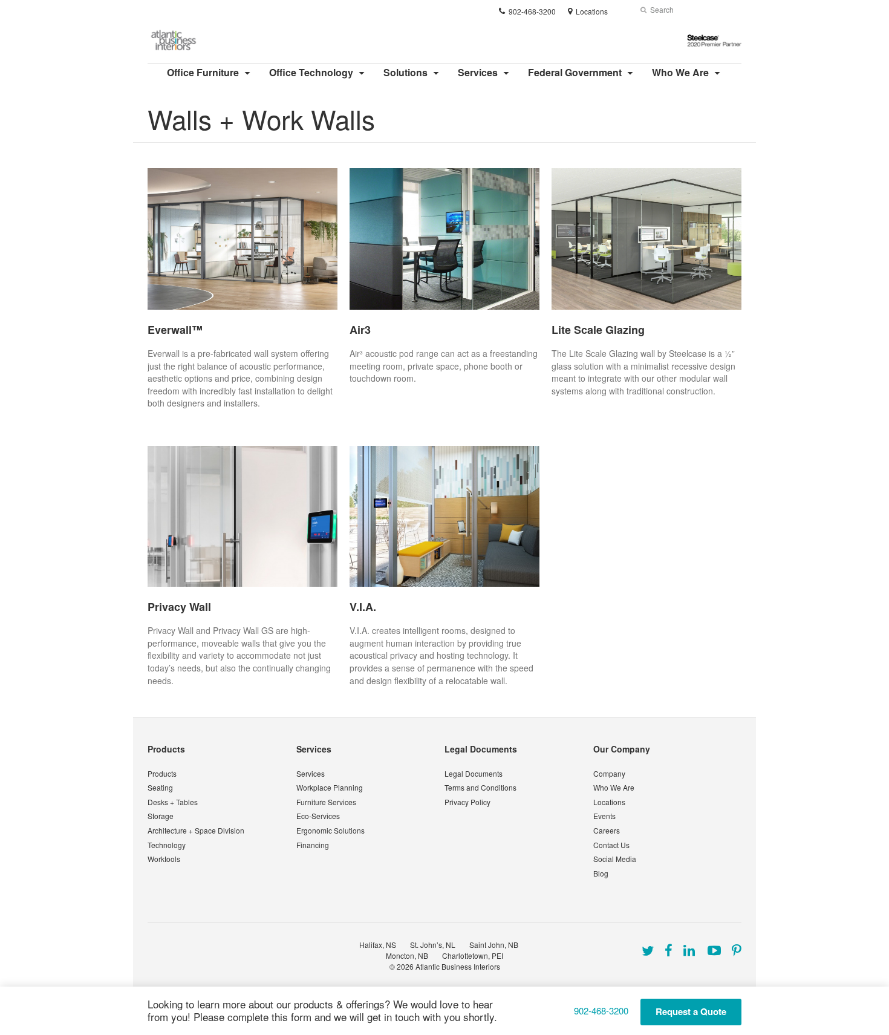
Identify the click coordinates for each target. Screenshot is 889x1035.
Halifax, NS (377, 944)
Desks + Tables (173, 802)
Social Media (614, 859)
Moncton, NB (407, 955)
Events (604, 816)
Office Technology (311, 72)
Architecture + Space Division (196, 830)
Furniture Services (326, 802)
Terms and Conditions (480, 787)
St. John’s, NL (432, 944)
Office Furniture (203, 72)
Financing (312, 845)
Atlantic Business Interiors (457, 966)
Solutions (405, 72)
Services (478, 72)
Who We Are (680, 72)
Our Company (621, 749)
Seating (160, 787)
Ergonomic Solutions (330, 830)
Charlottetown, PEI (472, 955)
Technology (167, 845)
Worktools (164, 859)
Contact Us (611, 845)
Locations (609, 802)
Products (166, 749)
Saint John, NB (493, 944)
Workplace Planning (329, 787)
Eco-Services (318, 816)
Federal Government (575, 72)
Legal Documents (480, 749)
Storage (161, 816)
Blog (600, 873)
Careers (606, 830)
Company (609, 773)
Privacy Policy (467, 802)
